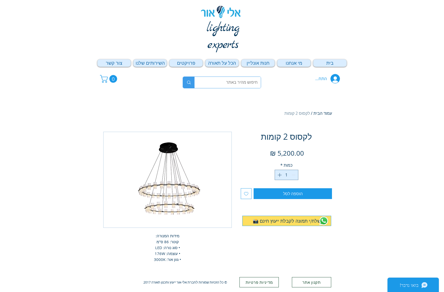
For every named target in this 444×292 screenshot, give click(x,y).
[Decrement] (294, 175)
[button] (109, 79)
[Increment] (279, 175)
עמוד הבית (322, 113)
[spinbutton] (286, 175)
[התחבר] (336, 78)
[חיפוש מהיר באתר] (189, 82)
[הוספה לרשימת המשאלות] (246, 193)
